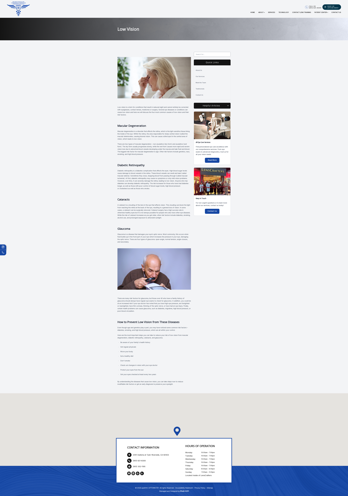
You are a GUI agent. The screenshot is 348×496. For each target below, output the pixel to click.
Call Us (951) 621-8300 (315, 7)
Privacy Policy (199, 488)
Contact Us (336, 12)
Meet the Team (201, 83)
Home (252, 12)
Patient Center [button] (320, 12)
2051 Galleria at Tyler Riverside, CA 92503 (151, 455)
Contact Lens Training (301, 12)
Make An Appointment (333, 7)
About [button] (261, 12)
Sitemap (210, 488)
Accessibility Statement (184, 488)
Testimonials (200, 89)
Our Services (200, 76)
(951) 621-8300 (139, 461)
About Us (199, 70)
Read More (212, 160)
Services (271, 12)
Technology (283, 12)
